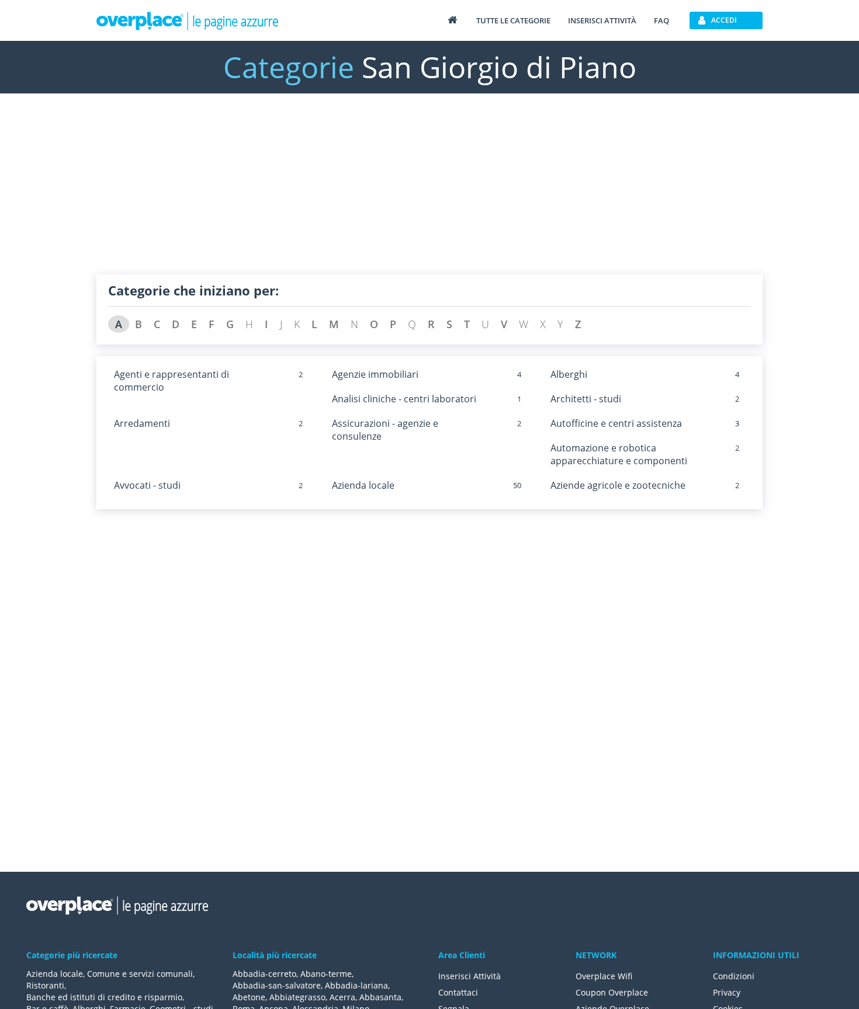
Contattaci (458, 992)
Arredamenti (142, 423)
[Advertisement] (429, 192)
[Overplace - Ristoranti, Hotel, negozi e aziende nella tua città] (187, 20)
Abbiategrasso (297, 997)
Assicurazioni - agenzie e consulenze (385, 430)
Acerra (342, 997)
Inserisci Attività (469, 976)
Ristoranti (45, 985)
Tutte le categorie (513, 20)
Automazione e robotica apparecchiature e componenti (618, 454)
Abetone (249, 997)
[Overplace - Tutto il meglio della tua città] (452, 19)
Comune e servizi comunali (140, 973)
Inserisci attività (602, 20)
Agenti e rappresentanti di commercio (171, 381)
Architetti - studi (585, 398)
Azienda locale (363, 485)
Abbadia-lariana (356, 985)
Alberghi (568, 374)
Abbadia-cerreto (264, 973)
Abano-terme (326, 973)
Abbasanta (380, 997)
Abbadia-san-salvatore (277, 985)
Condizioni (733, 976)
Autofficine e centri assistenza (616, 423)
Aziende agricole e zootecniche (617, 485)
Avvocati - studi (147, 485)
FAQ (661, 20)
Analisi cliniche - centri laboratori (404, 398)
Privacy (726, 992)
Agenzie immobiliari (375, 374)
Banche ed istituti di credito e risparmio (104, 997)
